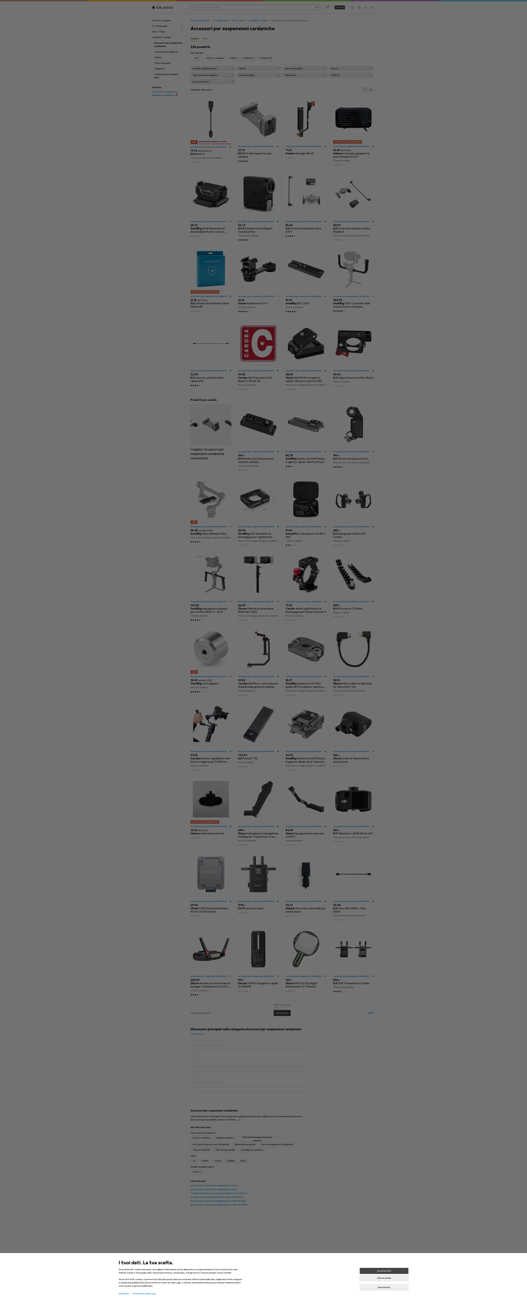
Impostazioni (384, 1287)
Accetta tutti (384, 1271)
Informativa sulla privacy (144, 1293)
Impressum (124, 1293)
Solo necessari (384, 1278)
